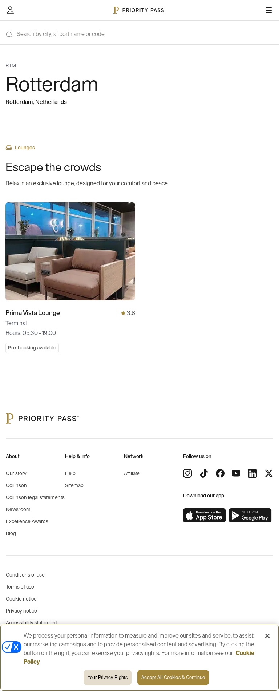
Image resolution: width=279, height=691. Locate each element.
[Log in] (10, 10)
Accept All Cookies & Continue (173, 677)
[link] (204, 515)
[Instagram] (187, 473)
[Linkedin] (252, 473)
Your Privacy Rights (108, 677)
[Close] (267, 636)
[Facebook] (220, 473)
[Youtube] (236, 473)
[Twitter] (268, 473)
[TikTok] (203, 473)
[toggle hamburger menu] (268, 10)
